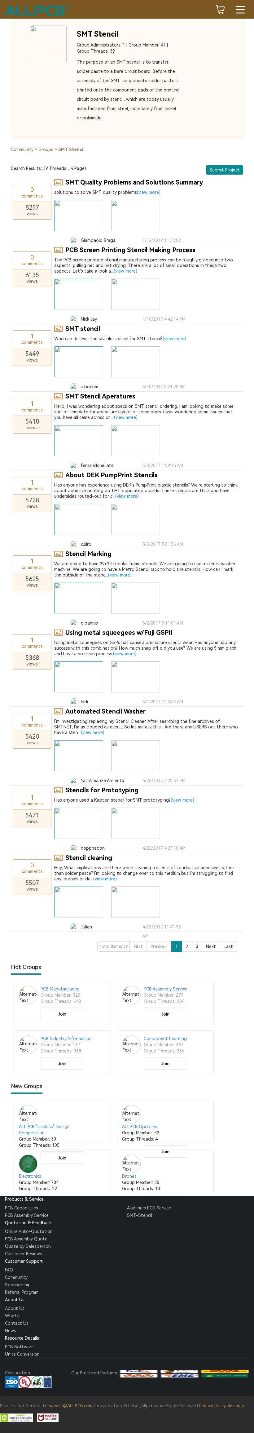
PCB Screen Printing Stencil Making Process (130, 250)
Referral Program (21, 1292)
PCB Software (19, 1346)
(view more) (148, 192)
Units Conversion (22, 1354)
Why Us (12, 1315)
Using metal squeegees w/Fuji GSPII (118, 632)
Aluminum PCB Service (149, 1207)
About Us (14, 1308)
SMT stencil (82, 328)
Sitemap (235, 1405)
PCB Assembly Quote (26, 1238)
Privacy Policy (212, 1405)
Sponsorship (18, 1284)
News (10, 1330)
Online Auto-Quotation (29, 1231)
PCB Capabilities (21, 1207)
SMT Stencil (98, 34)
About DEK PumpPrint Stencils (111, 475)
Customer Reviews (23, 1253)
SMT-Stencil (139, 1215)
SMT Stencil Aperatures (100, 396)
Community (22, 149)
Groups (45, 149)
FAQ (9, 1269)
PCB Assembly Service (27, 1215)
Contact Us (16, 1323)
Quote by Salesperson (28, 1246)
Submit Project (224, 169)
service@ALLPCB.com (70, 1405)
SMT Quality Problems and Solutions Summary (134, 182)
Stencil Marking (88, 554)
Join (62, 1014)
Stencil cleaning (88, 857)
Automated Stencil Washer (105, 711)
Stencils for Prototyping (101, 790)
